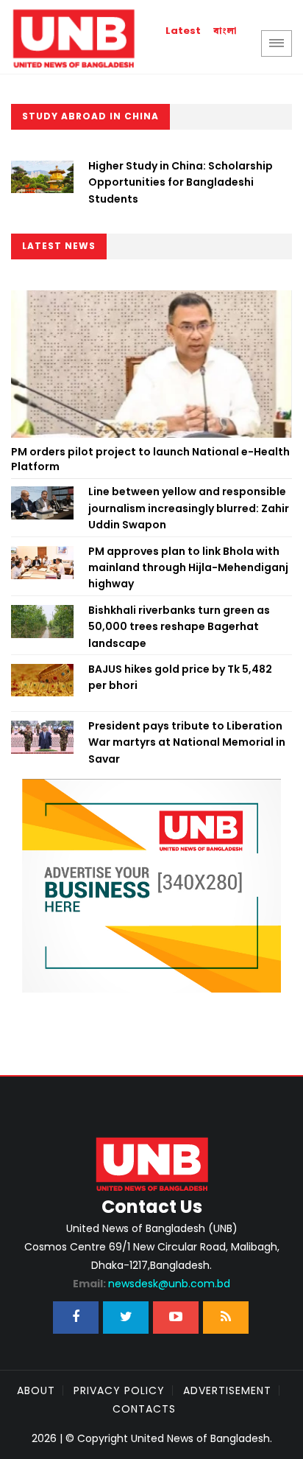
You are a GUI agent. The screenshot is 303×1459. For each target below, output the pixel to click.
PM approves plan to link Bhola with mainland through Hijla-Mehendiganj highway (188, 568)
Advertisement (227, 1390)
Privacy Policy (119, 1390)
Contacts (144, 1409)
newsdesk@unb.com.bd (151, 1283)
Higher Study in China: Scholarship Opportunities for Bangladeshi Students (180, 182)
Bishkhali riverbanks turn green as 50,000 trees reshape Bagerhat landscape (179, 627)
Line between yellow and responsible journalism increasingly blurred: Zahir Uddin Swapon (188, 508)
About (36, 1390)
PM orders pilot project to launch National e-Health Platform (150, 459)
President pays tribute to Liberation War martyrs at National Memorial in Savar (186, 742)
